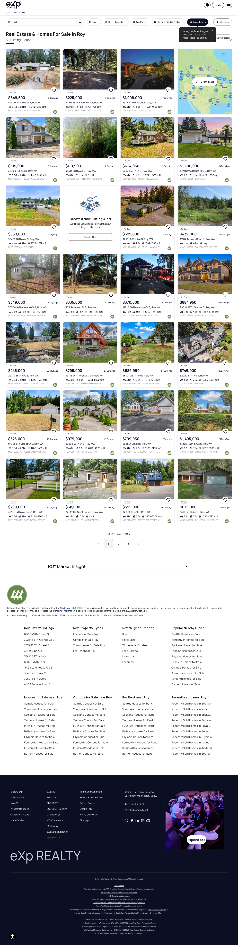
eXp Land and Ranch (57, 832)
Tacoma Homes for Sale (186, 651)
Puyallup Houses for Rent (138, 726)
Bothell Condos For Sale (88, 753)
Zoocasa (51, 797)
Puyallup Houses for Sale (40, 726)
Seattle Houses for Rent (137, 703)
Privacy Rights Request (92, 797)
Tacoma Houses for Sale (39, 720)
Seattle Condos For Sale (88, 703)
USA (110, 534)
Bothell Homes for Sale (185, 684)
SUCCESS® (53, 803)
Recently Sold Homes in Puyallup (191, 726)
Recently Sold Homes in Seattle (191, 703)
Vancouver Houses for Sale (41, 709)
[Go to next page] (138, 543)
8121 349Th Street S (36, 634)
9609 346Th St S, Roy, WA (80, 444)
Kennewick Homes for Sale (188, 673)
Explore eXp (16, 792)
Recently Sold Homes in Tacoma (191, 720)
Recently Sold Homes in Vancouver (191, 709)
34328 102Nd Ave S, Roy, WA (196, 444)
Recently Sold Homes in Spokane (191, 714)
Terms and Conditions (91, 792)
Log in (218, 5)
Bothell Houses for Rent (137, 753)
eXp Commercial (55, 820)
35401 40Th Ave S (35, 673)
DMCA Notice (119, 885)
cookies (21, 929)
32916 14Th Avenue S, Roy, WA (25, 512)
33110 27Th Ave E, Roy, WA (195, 512)
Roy (127, 534)
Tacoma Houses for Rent (137, 720)
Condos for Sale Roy (85, 640)
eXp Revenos (53, 814)
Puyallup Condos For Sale (89, 726)
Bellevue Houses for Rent (138, 731)
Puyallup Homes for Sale (186, 656)
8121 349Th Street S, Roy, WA (24, 102)
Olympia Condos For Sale (88, 737)
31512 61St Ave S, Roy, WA (22, 171)
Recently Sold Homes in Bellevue (191, 731)
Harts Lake (129, 640)
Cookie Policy (87, 809)
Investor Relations (19, 809)
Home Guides (17, 820)
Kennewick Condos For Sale (90, 742)
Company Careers (19, 814)
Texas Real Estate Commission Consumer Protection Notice (119, 906)
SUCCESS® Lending (57, 809)
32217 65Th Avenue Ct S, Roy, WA (84, 102)
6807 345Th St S (34, 662)
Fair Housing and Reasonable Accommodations (119, 892)
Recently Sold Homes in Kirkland (191, 748)
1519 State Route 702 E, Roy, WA (198, 171)
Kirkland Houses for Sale (39, 748)
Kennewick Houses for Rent (139, 742)
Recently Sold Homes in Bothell (191, 753)
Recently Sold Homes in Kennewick (191, 742)
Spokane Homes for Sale (186, 645)
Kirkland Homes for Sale (186, 678)
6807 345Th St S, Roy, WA (137, 171)
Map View (225, 22)
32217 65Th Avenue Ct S (39, 640)
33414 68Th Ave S (35, 656)
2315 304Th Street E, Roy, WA (139, 102)
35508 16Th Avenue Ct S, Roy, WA (27, 307)
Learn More (158, 913)
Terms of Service (143, 889)
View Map (207, 82)
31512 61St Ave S (34, 651)
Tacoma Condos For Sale (88, 720)
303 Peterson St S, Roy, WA (81, 307)
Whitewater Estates (134, 645)
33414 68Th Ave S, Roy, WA (80, 171)
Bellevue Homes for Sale (186, 662)
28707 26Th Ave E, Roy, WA (138, 375)
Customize (215, 934)
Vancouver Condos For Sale (90, 709)
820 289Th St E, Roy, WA (136, 512)
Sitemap (84, 820)
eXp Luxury (52, 826)
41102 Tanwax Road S (37, 684)
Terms (73, 932)
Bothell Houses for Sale (38, 753)
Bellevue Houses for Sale (39, 731)
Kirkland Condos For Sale (89, 748)
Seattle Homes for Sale (185, 634)
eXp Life (51, 792)
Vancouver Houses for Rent (139, 709)
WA (119, 534)
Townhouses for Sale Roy (89, 645)
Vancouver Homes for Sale (188, 640)
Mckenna (128, 656)
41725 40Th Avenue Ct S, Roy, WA (142, 307)
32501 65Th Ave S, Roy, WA (138, 239)
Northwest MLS (68, 607)
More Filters (199, 22)
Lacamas (128, 662)
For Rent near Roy (84, 651)
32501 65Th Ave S (35, 678)
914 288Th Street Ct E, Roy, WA (26, 444)
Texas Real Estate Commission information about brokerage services (119, 902)
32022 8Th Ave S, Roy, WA (194, 375)
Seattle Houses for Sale (39, 703)
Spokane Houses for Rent (138, 714)
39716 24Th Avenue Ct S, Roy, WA (84, 375)
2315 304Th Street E (36, 645)
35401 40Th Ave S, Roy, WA (23, 239)
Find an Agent (17, 797)
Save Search (223, 37)
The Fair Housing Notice (157, 909)
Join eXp (14, 803)
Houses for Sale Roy (85, 634)
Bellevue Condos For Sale (89, 731)
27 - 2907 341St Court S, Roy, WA (84, 512)
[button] (119, 566)
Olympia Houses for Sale (39, 737)
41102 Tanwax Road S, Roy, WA (197, 239)
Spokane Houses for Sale (39, 714)
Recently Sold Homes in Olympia (191, 737)
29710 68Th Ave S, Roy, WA (23, 375)
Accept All (189, 934)
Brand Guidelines (88, 814)
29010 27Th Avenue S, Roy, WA (197, 307)
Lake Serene (130, 651)
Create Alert (90, 237)
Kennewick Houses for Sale (41, 742)
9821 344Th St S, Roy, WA (137, 444)
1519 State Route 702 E (38, 667)
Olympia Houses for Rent (137, 737)
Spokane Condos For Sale (89, 714)
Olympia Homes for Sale (186, 667)
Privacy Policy (87, 803)
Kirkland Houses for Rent (138, 748)
